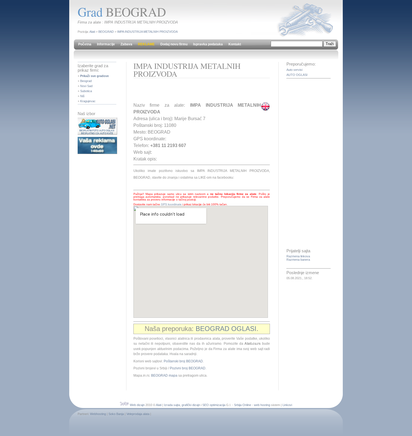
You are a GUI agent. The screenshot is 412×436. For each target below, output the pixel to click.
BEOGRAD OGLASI (226, 328)
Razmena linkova (298, 256)
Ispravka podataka (208, 44)
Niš (82, 96)
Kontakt (234, 44)
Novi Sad (86, 86)
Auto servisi (294, 69)
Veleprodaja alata (137, 414)
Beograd (86, 81)
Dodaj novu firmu (174, 44)
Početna (84, 44)
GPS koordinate (171, 204)
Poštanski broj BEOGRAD (183, 361)
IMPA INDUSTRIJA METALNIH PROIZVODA (147, 31)
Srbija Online (242, 405)
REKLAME (146, 44)
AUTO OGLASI (296, 74)
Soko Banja (116, 414)
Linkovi (287, 405)
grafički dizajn (191, 405)
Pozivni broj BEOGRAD (187, 368)
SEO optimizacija (213, 405)
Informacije (106, 44)
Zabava (126, 44)
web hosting (262, 405)
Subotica (86, 91)
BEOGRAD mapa (164, 375)
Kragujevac (88, 101)
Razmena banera (298, 259)
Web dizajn (137, 405)
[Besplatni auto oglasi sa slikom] (97, 133)
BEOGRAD (106, 31)
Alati (92, 31)
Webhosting (98, 414)
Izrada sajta (172, 405)
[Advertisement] (199, 92)
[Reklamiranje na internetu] (97, 153)
